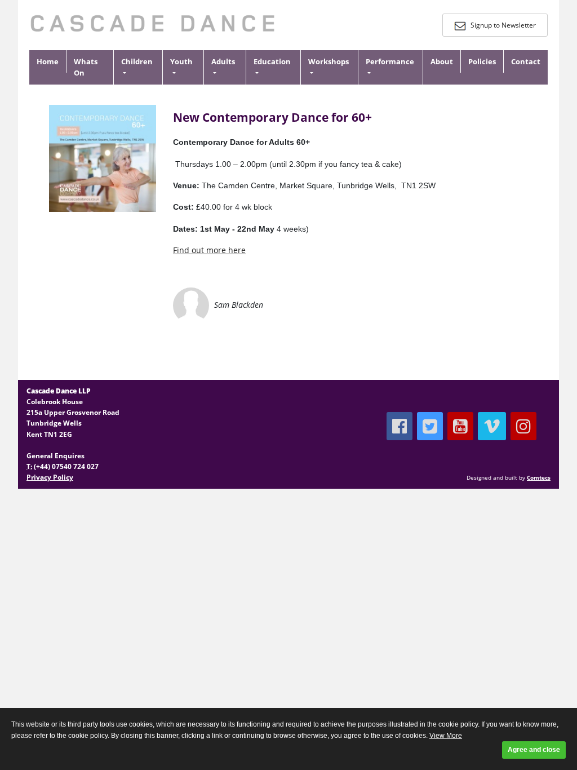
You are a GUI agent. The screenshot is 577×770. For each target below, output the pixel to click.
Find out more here (209, 250)
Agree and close (534, 750)
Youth (181, 61)
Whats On (85, 67)
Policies (482, 61)
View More (445, 736)
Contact (525, 61)
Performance (390, 61)
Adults (223, 61)
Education (272, 61)
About (441, 61)
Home (48, 61)
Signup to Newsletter (502, 25)
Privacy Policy (49, 477)
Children (137, 61)
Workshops (328, 61)
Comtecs (539, 477)
